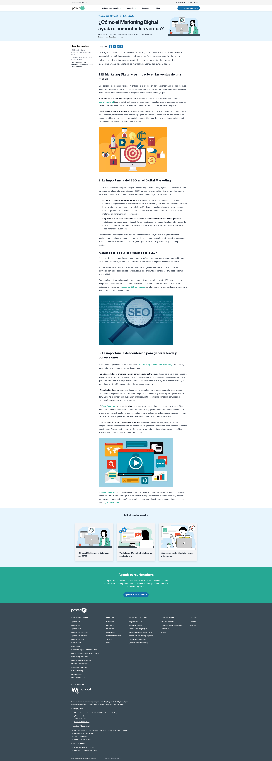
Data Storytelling (77, 671)
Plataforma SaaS (77, 674)
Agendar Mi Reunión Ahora (136, 595)
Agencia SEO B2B (77, 639)
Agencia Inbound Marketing (81, 660)
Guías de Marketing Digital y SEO (140, 632)
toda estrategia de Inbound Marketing (155, 364)
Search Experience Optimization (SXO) (85, 653)
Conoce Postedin (179, 2)
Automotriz (110, 625)
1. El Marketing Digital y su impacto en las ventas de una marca (81, 52)
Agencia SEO (76, 622)
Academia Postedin (135, 625)
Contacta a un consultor (79, 2)
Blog (158, 8)
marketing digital (106, 102)
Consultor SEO (76, 643)
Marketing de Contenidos (80, 664)
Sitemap (163, 632)
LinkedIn (193, 622)
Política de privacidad (112, 759)
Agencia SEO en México (79, 632)
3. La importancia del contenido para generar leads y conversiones (82, 64)
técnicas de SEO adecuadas (132, 287)
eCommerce (110, 632)
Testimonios (165, 629)
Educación (110, 629)
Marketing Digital (127, 16)
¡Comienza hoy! (112, 502)
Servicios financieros (113, 636)
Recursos (145, 8)
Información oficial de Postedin (171, 625)
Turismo (109, 639)
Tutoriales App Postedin (137, 639)
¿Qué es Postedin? (167, 622)
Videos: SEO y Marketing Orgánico (141, 636)
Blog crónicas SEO (135, 622)
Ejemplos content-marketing (138, 643)
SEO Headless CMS (78, 678)
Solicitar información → (188, 8)
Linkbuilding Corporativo (80, 657)
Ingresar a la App (193, 2)
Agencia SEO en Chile (79, 636)
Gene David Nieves (116, 37)
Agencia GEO (76, 629)
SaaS (108, 643)
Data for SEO (75, 646)
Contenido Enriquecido (79, 667)
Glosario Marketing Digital (138, 629)
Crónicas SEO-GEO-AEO (108, 16)
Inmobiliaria (110, 622)
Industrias (130, 8)
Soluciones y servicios (110, 8)
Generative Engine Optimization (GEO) (84, 650)
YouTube (193, 625)
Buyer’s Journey (109, 406)
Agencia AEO (76, 625)
